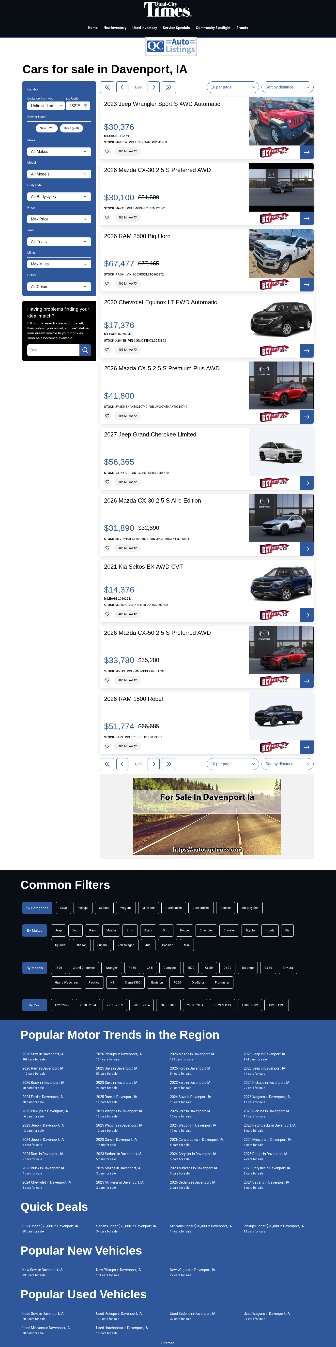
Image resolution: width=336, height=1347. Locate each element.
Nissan (82, 945)
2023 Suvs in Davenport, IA (116, 1085)
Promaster (222, 982)
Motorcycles (250, 908)
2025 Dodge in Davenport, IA (266, 1156)
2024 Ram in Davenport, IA (42, 1156)
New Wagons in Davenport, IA (192, 1272)
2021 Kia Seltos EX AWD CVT (143, 567)
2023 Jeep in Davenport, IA (43, 1127)
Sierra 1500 (132, 982)
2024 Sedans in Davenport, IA (266, 1184)
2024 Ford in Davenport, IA (42, 1099)
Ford (75, 930)
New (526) (47, 128)
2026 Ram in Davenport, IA (42, 1070)
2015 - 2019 (115, 1005)
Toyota (250, 930)
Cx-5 (150, 968)
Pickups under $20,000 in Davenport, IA (274, 1228)
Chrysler (229, 930)
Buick (148, 930)
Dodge (184, 930)
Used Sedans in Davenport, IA (192, 1316)
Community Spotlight (213, 28)
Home (93, 28)
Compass (170, 968)
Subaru (102, 945)
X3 (112, 982)
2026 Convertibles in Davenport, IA (196, 1142)
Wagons (126, 908)
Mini (187, 945)
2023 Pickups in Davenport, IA (267, 1113)
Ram (92, 930)
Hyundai (60, 945)
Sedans (104, 908)
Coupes (225, 908)
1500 (58, 968)
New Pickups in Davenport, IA (118, 1272)
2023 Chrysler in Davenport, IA (267, 1170)
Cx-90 (227, 968)
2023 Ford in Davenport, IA (190, 1085)
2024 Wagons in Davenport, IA (193, 1127)
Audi (148, 945)
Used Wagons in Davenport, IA (267, 1316)
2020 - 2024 (88, 1005)
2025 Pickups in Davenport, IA (45, 1113)
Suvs (63, 908)
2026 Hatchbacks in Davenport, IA (270, 1127)
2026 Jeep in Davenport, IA (264, 1056)
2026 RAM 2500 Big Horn (137, 236)
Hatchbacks (174, 908)
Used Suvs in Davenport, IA (43, 1316)
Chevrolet (206, 930)
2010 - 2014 (142, 1005)
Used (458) (71, 128)
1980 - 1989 (250, 1005)
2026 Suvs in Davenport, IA (43, 1056)
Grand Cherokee (84, 968)
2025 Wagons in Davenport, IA (119, 1127)
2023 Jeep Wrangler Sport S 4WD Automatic (162, 104)
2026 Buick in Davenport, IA (43, 1085)
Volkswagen (126, 945)
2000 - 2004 (195, 1005)
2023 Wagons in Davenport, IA (119, 1113)
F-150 (132, 968)
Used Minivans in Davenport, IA (46, 1330)
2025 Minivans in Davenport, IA (120, 1184)
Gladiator (198, 982)
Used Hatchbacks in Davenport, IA (122, 1330)
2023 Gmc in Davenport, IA (116, 1142)
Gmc (166, 930)
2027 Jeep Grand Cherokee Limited (150, 434)
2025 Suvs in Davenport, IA (116, 1070)
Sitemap (168, 1343)
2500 (190, 968)
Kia (287, 930)
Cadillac (167, 945)
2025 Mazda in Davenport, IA (118, 1170)
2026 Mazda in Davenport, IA (192, 1056)
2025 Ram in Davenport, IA (116, 1099)
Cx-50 (209, 968)
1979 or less (222, 1005)
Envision (157, 982)
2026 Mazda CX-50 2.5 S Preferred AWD (157, 633)
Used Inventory (144, 28)
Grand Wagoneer (66, 982)
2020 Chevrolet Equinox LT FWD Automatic (160, 302)
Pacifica (94, 982)
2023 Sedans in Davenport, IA (119, 1156)
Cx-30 (268, 968)
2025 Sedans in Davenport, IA (192, 1184)
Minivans (148, 908)
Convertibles (201, 908)
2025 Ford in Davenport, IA (190, 1113)
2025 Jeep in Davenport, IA (264, 1070)
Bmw (130, 930)
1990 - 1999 (277, 1005)
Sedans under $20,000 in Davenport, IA (126, 1228)
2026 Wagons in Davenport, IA (267, 1099)
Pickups (83, 908)
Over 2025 (62, 1005)
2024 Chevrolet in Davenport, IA (46, 1184)
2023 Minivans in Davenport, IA (193, 1170)
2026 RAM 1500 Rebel (133, 699)
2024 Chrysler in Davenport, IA (193, 1156)
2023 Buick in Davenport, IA (43, 1170)
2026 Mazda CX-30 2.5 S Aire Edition (152, 501)
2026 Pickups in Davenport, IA (119, 1056)
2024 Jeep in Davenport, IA (43, 1142)
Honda (270, 930)
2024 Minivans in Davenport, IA (267, 1142)
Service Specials (176, 28)
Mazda (111, 930)
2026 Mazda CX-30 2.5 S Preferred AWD (157, 170)
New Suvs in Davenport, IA (42, 1272)
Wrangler (112, 968)
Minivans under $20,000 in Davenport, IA (201, 1228)
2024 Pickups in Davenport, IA (267, 1085)
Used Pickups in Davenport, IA (119, 1316)
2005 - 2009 (168, 1005)
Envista (288, 968)
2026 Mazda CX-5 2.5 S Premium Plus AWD (162, 368)
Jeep (58, 930)
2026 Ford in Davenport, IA (190, 1070)
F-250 (177, 982)
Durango (248, 968)
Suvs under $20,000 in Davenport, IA (50, 1228)
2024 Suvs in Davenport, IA (190, 1099)
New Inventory (115, 28)
